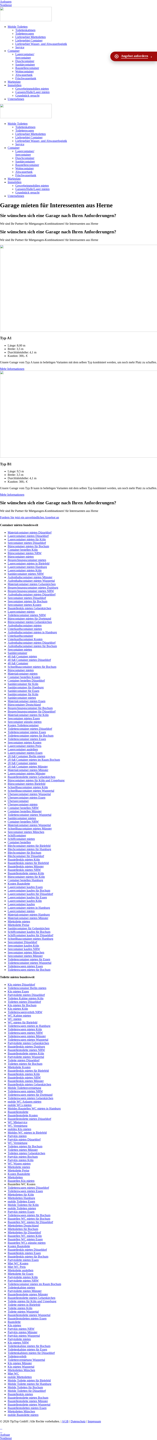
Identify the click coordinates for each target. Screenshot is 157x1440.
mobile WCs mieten (20, 1105)
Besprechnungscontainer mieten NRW (31, 591)
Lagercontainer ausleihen (23, 749)
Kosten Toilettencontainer (23, 725)
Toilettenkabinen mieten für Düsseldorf (31, 1353)
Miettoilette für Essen (20, 1273)
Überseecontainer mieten (23, 804)
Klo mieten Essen (18, 991)
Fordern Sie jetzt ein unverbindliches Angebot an (29, 517)
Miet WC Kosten (18, 1263)
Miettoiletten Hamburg (21, 1198)
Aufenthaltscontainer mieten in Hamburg (32, 632)
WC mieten (14, 1019)
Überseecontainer (18, 801)
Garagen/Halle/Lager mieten (32, 92)
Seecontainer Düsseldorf (22, 942)
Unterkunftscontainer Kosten (25, 639)
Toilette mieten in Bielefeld (24, 1304)
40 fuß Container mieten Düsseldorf (29, 659)
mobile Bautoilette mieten (23, 1414)
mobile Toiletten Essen (21, 1201)
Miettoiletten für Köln (21, 1194)
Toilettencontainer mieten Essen (27, 732)
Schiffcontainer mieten (21, 838)
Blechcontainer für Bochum (24, 852)
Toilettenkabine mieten (21, 1287)
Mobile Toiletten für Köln (23, 1205)
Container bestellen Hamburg (25, 880)
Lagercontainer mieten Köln (25, 570)
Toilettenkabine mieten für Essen (27, 1349)
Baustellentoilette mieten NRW (26, 1050)
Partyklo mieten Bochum (23, 1156)
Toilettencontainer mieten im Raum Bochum (34, 1284)
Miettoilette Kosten (19, 1067)
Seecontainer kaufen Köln (23, 945)
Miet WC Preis (17, 1266)
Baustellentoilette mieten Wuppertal (29, 1315)
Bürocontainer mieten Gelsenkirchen (30, 622)
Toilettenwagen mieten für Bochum (29, 969)
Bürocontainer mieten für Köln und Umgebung (36, 780)
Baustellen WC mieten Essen (25, 1239)
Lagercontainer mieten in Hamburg (29, 907)
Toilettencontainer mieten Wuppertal (29, 814)
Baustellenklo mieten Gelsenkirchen (29, 608)
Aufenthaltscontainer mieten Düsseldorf (32, 594)
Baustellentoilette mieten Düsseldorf (29, 1118)
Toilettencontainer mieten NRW (27, 615)
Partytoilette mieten (19, 1339)
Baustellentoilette (18, 1112)
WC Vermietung (17, 1125)
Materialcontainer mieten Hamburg (29, 914)
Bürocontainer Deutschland (24, 704)
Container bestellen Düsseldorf (26, 680)
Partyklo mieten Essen (21, 1211)
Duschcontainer (24, 61)
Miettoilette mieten (19, 921)
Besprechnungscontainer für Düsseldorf (32, 711)
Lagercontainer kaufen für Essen (27, 897)
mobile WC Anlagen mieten (24, 1101)
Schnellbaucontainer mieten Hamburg (30, 938)
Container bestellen (19, 842)
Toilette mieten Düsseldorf (23, 1060)
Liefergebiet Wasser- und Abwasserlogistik (41, 44)
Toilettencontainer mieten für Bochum (30, 735)
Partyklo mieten (17, 1136)
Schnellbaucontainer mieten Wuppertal (31, 790)
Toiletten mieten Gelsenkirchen (26, 1153)
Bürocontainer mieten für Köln (26, 876)
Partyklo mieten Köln (21, 1160)
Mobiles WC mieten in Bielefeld (27, 1132)
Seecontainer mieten (20, 649)
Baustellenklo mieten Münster (26, 866)
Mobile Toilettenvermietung (24, 1087)
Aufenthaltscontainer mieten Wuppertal (31, 580)
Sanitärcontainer (25, 64)
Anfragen (5, 1)
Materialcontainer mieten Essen (26, 701)
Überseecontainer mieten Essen (26, 797)
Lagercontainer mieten (21, 611)
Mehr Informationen (12, 368)
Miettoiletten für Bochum (23, 1229)
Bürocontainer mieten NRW (25, 553)
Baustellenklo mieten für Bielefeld (28, 863)
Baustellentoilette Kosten (23, 1115)
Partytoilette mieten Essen (23, 1260)
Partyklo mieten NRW (21, 1328)
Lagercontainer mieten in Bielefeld (28, 563)
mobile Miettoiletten (20, 1377)
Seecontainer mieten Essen (24, 718)
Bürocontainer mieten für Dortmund (29, 618)
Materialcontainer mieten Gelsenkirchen (32, 584)
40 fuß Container (18, 663)
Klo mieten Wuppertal (21, 1366)
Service (19, 47)
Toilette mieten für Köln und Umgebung (32, 1301)
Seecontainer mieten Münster (25, 956)
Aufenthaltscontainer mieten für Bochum (32, 646)
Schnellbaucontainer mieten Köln (28, 787)
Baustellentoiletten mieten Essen (27, 1318)
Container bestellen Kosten (24, 677)
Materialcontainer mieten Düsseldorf (30, 532)
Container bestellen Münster (25, 811)
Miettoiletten (15, 1177)
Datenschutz (78, 1421)
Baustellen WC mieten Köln (25, 1235)
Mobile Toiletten (18, 26)
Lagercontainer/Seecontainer (24, 56)
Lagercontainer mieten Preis (24, 746)
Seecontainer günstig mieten (25, 721)
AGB (65, 1421)
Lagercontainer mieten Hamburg (27, 567)
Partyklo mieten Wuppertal (24, 1335)
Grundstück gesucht (27, 95)
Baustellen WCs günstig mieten (27, 1242)
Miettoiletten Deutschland (23, 1225)
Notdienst (6, 5)
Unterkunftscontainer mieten (25, 629)
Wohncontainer (24, 71)
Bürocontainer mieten (21, 556)
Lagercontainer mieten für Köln (27, 539)
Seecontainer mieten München (26, 832)
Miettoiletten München (21, 1370)
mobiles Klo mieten (19, 1129)
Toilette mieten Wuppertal (23, 1311)
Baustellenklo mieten (20, 1394)
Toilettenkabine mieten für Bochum (29, 1346)
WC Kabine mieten (19, 1015)
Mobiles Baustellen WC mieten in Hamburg (34, 1108)
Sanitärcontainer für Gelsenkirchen (29, 928)
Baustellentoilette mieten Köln (26, 873)
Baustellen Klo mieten (21, 1180)
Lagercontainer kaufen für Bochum (29, 890)
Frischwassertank (25, 78)
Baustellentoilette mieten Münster (28, 1294)
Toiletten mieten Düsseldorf (24, 1001)
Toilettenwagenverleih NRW (25, 1012)
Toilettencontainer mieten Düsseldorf (30, 728)
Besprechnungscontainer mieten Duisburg (33, 587)
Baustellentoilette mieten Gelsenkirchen (31, 777)
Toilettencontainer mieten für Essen (29, 959)
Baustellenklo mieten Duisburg (26, 1046)
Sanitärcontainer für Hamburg (26, 687)
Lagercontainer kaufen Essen (25, 887)
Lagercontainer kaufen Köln (25, 900)
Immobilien (14, 85)
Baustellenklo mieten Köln (24, 859)
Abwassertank (24, 74)
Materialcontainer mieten (23, 673)
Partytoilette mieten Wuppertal (26, 1056)
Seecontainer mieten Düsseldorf (27, 542)
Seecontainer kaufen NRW (24, 949)
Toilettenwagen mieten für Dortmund (30, 1094)
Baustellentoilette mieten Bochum (28, 1397)
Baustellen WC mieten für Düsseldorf (30, 1222)
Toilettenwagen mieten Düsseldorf (28, 1187)
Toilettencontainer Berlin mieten (27, 988)
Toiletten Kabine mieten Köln (25, 998)
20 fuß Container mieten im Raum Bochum (34, 759)
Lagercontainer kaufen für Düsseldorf (30, 894)
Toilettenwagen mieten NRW (25, 1032)
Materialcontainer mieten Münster (28, 770)
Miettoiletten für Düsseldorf (24, 1232)
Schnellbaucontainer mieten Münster (30, 828)
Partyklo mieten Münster (22, 1332)
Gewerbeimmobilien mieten (32, 88)
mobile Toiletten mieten (22, 1208)
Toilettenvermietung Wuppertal (26, 1359)
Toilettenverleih (17, 1356)
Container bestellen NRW (23, 807)
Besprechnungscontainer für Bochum (30, 708)
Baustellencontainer (27, 68)
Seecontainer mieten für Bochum (27, 601)
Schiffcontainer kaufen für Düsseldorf (30, 935)
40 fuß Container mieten (22, 656)
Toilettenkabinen (25, 30)
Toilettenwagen (24, 33)
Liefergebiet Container (29, 40)
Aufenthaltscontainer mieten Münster (30, 577)
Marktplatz (14, 81)
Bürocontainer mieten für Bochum (28, 546)
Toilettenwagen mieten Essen (25, 966)
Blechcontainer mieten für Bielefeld (29, 845)
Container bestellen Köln (23, 549)
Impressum (94, 1421)
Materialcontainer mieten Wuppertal (29, 825)
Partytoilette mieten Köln (23, 1277)
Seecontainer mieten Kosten (24, 604)
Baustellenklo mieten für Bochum (28, 1256)
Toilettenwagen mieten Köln (25, 1029)
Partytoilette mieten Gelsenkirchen (28, 1043)
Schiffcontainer (17, 835)
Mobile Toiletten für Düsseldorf (27, 1390)
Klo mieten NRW (18, 1342)
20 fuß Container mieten (22, 763)
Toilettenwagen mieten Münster (27, 1036)
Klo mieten (14, 1325)
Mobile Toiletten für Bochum (25, 1387)
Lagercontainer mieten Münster (26, 773)
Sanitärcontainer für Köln (23, 684)
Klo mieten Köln (18, 1008)
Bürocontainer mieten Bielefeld (26, 783)
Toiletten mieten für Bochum (25, 1063)
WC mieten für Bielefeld (22, 1022)
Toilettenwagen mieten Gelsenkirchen (30, 1098)
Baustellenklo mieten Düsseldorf (27, 1249)
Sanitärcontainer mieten (22, 697)
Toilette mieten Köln (20, 1308)
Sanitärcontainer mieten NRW (26, 573)
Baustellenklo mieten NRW (24, 869)
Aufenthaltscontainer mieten (25, 625)
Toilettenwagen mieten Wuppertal (28, 1039)
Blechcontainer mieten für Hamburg (29, 849)
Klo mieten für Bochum (22, 1005)
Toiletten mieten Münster (23, 1149)
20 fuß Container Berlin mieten (26, 756)
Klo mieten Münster (20, 1363)
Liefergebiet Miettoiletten (30, 37)
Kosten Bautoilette (19, 883)
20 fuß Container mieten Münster (28, 766)
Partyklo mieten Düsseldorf (24, 1139)
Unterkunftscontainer (20, 635)
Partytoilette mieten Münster (25, 1291)
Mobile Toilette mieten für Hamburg (29, 1383)
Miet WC (13, 1373)
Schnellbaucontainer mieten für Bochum (32, 666)
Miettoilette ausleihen (20, 1270)
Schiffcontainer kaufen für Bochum (29, 931)
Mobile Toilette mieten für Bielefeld (29, 1380)
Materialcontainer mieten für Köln (28, 715)
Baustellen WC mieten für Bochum (29, 1218)
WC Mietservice (17, 1122)
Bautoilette (14, 1322)
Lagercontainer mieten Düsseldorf (28, 536)
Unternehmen (16, 99)
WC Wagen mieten (19, 1163)
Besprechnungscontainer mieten (27, 560)
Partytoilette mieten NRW (23, 1280)
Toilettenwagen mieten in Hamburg (29, 1026)
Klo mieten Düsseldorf (21, 984)
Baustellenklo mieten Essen (24, 1253)
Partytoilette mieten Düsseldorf (26, 995)
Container (14, 50)
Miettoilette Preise (18, 925)
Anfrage (5, 1434)
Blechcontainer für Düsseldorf (26, 856)
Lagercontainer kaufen (21, 904)
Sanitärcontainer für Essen (23, 690)
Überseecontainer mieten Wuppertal (29, 794)
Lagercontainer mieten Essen (25, 752)
